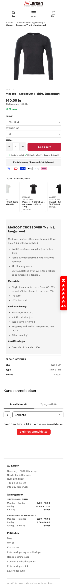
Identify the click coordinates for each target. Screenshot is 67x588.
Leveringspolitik (16, 570)
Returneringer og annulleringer (24, 552)
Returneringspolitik (17, 566)
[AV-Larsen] (33, 3)
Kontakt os (13, 547)
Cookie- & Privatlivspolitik (21, 561)
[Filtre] (7, 415)
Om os (10, 542)
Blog (9, 538)
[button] (63, 293)
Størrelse (12, 128)
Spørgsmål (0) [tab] (48, 404)
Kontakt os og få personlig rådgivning (33, 162)
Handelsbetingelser (18, 556)
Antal (9, 140)
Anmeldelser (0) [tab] (18, 404)
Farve (9, 116)
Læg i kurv (44, 147)
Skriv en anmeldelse (34, 431)
